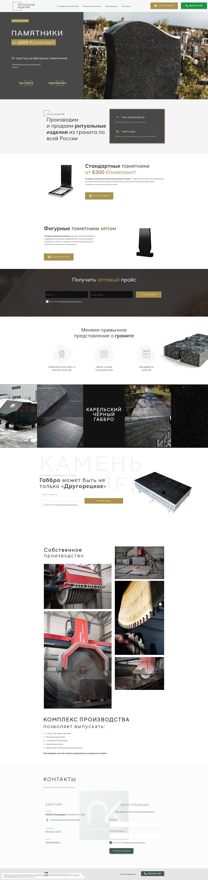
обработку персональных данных (71, 301)
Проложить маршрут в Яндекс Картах (65, 820)
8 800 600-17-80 (53, 831)
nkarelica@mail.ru (53, 842)
